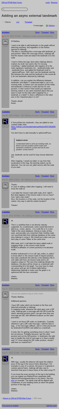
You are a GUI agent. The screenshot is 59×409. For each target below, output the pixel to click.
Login (48, 3)
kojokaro (5, 32)
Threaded (28, 22)
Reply (37, 32)
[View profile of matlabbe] (5, 123)
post (13, 380)
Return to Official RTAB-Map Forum (17, 398)
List (17, 22)
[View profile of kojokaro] (5, 43)
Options (52, 25)
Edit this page (52, 406)
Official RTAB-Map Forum (12, 3)
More (52, 32)
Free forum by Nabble (10, 406)
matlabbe (6, 112)
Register (54, 3)
